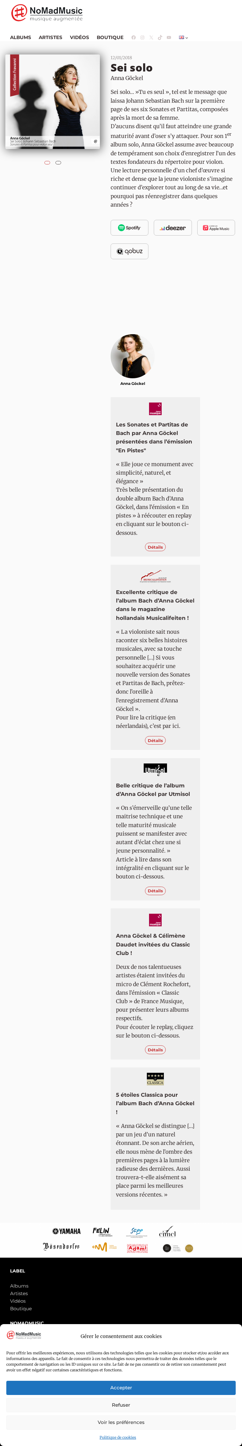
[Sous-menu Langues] (186, 37)
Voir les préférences (121, 1422)
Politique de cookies (118, 1437)
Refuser (121, 1405)
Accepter (121, 1388)
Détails (155, 547)
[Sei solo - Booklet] (58, 161)
